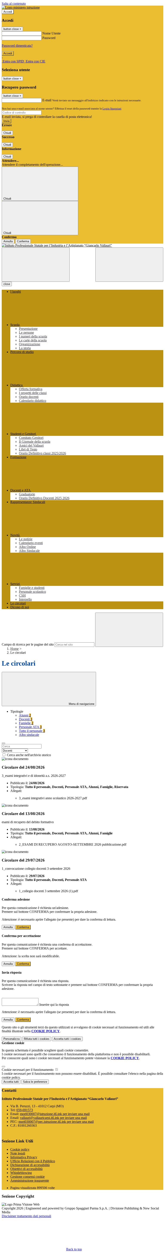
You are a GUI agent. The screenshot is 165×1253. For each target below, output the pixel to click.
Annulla (8, 241)
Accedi (7, 11)
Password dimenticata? (17, 45)
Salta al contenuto (14, 3)
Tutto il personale (32, 731)
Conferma (23, 241)
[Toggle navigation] (36, 264)
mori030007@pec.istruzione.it (56, 1121)
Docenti (25, 719)
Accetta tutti (67, 1038)
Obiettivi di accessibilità (26, 1169)
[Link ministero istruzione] (21, 7)
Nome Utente (51, 33)
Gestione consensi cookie (27, 1176)
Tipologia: (17, 787)
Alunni (25, 715)
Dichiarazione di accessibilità (30, 1165)
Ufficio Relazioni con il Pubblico (32, 1161)
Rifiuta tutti (36, 1038)
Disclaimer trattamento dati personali (26, 1216)
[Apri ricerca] (129, 264)
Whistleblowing (21, 1173)
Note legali (17, 1153)
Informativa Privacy (23, 1157)
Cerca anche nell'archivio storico (29, 755)
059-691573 (24, 1110)
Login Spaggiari (111, 108)
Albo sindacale (29, 735)
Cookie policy (19, 1149)
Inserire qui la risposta (54, 1004)
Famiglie (26, 723)
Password (48, 38)
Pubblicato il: (19, 783)
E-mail (46, 100)
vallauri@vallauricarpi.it (53, 1118)
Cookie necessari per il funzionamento (28, 1070)
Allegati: (16, 791)
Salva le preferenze (35, 1081)
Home (14, 649)
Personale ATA (30, 727)
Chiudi (7, 133)
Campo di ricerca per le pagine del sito (28, 644)
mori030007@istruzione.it (55, 1114)
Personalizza (11, 1038)
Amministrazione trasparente (29, 1180)
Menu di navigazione (81, 703)
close (6, 284)
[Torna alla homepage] (82, 245)
